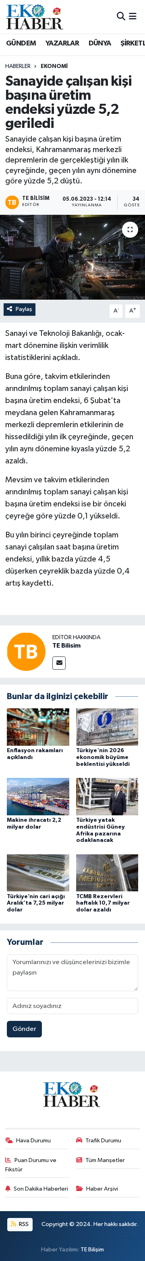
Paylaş (24, 309)
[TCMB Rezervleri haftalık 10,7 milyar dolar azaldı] (107, 872)
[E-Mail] (59, 663)
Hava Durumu (33, 1141)
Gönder (24, 1029)
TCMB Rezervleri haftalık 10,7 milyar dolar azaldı (103, 903)
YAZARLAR (62, 43)
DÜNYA (100, 43)
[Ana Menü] (133, 16)
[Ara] (121, 16)
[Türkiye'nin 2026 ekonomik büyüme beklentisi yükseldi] (107, 727)
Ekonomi (54, 66)
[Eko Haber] (35, 17)
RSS (23, 1224)
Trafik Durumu (103, 1141)
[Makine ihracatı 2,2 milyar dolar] (38, 796)
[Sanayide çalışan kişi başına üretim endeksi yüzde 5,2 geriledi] (72, 257)
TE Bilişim (92, 1250)
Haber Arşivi (102, 1189)
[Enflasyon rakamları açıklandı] (38, 727)
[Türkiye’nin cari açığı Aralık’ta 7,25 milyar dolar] (38, 872)
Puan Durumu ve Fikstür (31, 1164)
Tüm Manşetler (105, 1160)
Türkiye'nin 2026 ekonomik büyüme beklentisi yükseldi (103, 757)
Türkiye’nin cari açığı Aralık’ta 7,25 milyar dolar (36, 903)
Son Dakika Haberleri (41, 1189)
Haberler (18, 66)
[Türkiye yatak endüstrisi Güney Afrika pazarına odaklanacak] (107, 796)
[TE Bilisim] (26, 651)
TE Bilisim (66, 645)
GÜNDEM (21, 43)
